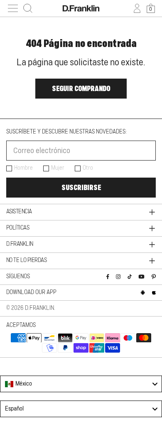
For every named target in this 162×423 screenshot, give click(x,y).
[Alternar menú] (13, 8)
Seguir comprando (81, 88)
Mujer (57, 168)
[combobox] (81, 384)
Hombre (23, 168)
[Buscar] (27, 8)
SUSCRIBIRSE (81, 187)
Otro (88, 168)
